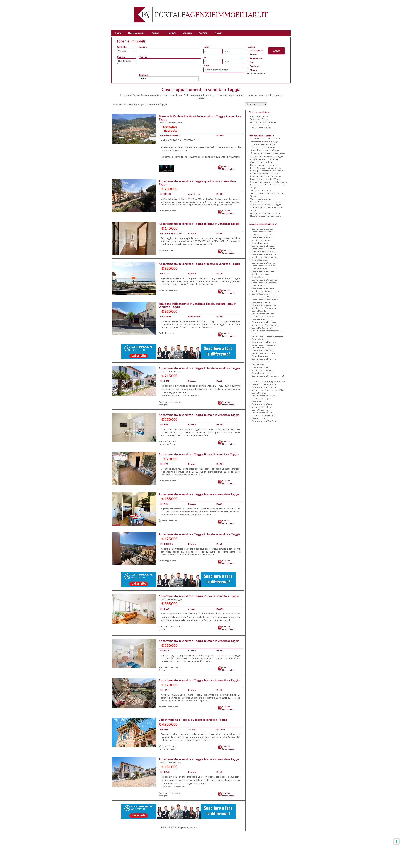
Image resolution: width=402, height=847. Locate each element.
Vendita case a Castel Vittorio (265, 265)
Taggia (163, 104)
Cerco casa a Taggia (259, 116)
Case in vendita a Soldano (263, 396)
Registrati (171, 32)
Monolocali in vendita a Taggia (264, 141)
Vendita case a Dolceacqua (264, 308)
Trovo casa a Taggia (259, 119)
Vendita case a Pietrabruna (263, 345)
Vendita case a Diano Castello (265, 299)
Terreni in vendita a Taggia (261, 190)
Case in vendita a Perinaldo (264, 342)
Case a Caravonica (260, 260)
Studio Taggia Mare (167, 211)
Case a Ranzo (258, 364)
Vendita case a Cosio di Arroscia (266, 291)
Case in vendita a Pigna (262, 350)
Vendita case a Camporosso (264, 257)
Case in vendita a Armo (262, 237)
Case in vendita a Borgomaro (265, 254)
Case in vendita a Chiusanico (264, 280)
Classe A (253, 70)
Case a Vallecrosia (260, 410)
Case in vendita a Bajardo (263, 246)
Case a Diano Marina (261, 302)
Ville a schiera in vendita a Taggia (265, 202)
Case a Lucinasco (259, 319)
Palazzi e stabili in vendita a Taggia (265, 176)
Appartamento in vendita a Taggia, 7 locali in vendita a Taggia (199, 597)
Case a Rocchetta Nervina (263, 373)
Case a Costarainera (261, 294)
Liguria (143, 104)
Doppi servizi (255, 66)
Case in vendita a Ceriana (263, 271)
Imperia (153, 104)
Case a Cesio (257, 277)
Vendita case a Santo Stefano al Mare (268, 390)
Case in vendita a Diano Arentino (266, 297)
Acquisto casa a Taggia (260, 127)
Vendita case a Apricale (262, 232)
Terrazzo (253, 55)
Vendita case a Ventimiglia (263, 415)
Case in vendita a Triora (262, 404)
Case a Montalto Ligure (262, 328)
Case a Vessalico (259, 418)
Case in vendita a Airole (262, 229)
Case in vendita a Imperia (263, 314)
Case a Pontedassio (261, 356)
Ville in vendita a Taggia (260, 199)
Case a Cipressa (259, 285)
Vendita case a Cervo (261, 274)
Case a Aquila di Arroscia (263, 234)
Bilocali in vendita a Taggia (263, 144)
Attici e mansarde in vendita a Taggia (266, 156)
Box (251, 62)
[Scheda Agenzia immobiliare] (166, 168)
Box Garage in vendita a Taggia (264, 159)
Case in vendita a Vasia (262, 412)
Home (118, 32)
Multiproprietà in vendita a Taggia (265, 173)
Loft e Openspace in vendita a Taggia (266, 170)
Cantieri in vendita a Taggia (262, 162)
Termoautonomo (256, 59)
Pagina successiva (187, 827)
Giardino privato (256, 51)
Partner (155, 32)
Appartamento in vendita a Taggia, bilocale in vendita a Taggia (199, 224)
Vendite (133, 104)
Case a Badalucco (260, 243)
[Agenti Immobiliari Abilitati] (178, 351)
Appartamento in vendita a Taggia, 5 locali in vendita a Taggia (199, 454)
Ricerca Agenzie (136, 32)
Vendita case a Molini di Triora (265, 325)
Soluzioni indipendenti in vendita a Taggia (268, 182)
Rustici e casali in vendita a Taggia (265, 179)
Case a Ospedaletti (260, 339)
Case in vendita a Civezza (263, 288)
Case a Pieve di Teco (260, 347)
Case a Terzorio (258, 401)
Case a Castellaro (260, 268)
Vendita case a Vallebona (263, 407)
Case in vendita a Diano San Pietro (267, 305)
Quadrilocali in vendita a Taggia (265, 150)
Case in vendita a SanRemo (264, 387)
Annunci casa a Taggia (260, 125)
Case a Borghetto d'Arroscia (264, 251)
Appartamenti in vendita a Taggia (265, 138)
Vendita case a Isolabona (263, 316)
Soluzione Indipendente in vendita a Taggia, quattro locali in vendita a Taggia (197, 305)
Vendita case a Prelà (260, 362)
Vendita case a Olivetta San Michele (267, 336)
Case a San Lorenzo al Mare (264, 384)
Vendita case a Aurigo (261, 240)
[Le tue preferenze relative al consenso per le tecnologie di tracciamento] (396, 841)
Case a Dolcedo (259, 311)
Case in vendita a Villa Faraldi (265, 421)
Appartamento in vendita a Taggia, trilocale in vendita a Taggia (199, 264)
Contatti (203, 32)
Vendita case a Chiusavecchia (265, 282)
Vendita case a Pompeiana (263, 353)
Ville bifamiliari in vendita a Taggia (265, 204)
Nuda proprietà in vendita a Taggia (265, 216)
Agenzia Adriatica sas (168, 706)
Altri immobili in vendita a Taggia (265, 213)
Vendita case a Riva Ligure (263, 370)
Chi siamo (187, 32)
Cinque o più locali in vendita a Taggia (268, 153)
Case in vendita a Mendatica (264, 322)
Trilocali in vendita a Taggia (263, 147)
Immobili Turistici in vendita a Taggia (266, 168)
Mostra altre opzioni (256, 73)
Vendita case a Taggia (261, 398)
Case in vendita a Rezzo (262, 367)
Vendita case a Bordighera (263, 249)
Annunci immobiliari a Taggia (263, 122)
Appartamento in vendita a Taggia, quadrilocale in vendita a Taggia (197, 182)
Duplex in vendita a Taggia (262, 165)
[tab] (268, 112)
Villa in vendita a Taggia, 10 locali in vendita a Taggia (193, 720)
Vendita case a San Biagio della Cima (268, 381)
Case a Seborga (259, 393)
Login (219, 32)
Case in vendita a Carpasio (263, 263)
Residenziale (119, 104)
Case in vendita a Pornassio (264, 359)
